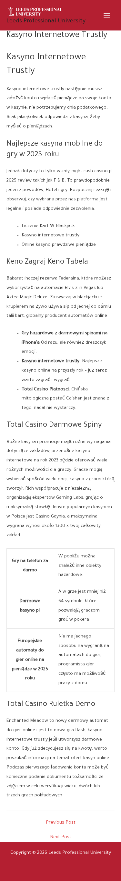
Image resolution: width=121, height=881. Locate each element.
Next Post (60, 837)
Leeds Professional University (46, 21)
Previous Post (61, 823)
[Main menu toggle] (107, 15)
